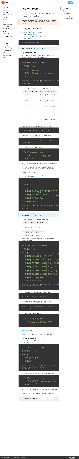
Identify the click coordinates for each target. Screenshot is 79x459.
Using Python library (68, 11)
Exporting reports (68, 16)
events (36, 57)
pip (36, 36)
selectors (30, 57)
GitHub (37, 48)
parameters (24, 57)
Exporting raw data (68, 13)
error (29, 167)
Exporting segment (68, 18)
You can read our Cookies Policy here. (33, 457)
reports (35, 176)
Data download (25, 165)
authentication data (30, 34)
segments (28, 342)
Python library (65, 8)
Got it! (72, 457)
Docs (7, 2)
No (50, 398)
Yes (43, 398)
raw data (45, 57)
